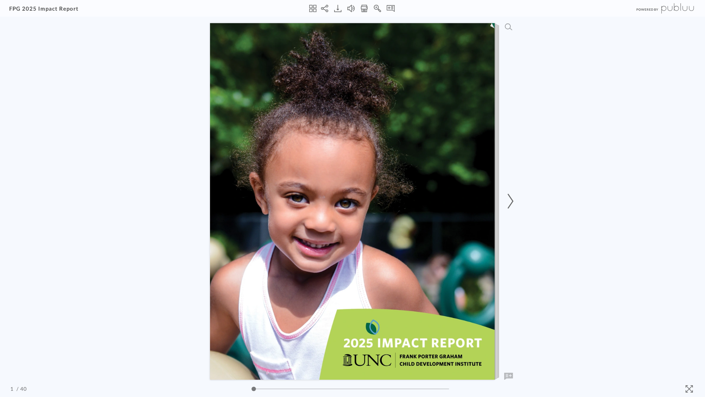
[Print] (364, 8)
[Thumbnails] (313, 8)
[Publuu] (659, 8)
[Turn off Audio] (351, 8)
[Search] (508, 26)
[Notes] (391, 8)
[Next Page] (509, 201)
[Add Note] (508, 376)
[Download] (338, 8)
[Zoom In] (377, 8)
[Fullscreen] (689, 389)
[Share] (324, 8)
